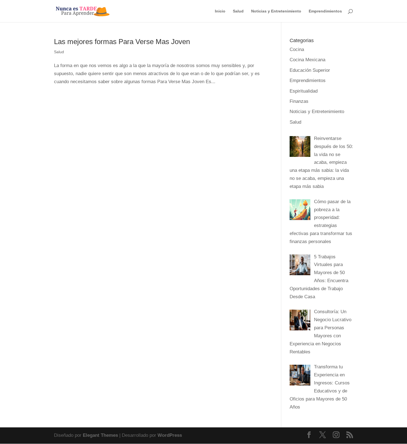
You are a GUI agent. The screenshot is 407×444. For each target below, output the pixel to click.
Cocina (297, 49)
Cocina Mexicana (307, 59)
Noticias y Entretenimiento (276, 11)
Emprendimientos (325, 11)
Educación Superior (310, 70)
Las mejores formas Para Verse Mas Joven (122, 41)
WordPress (170, 435)
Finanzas (299, 101)
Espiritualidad (304, 91)
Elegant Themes (100, 435)
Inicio (220, 11)
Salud (238, 11)
